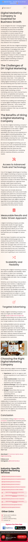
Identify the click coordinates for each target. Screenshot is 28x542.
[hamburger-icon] (24, 8)
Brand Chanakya (23, 532)
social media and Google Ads (15, 315)
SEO (23, 88)
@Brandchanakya (14, 461)
